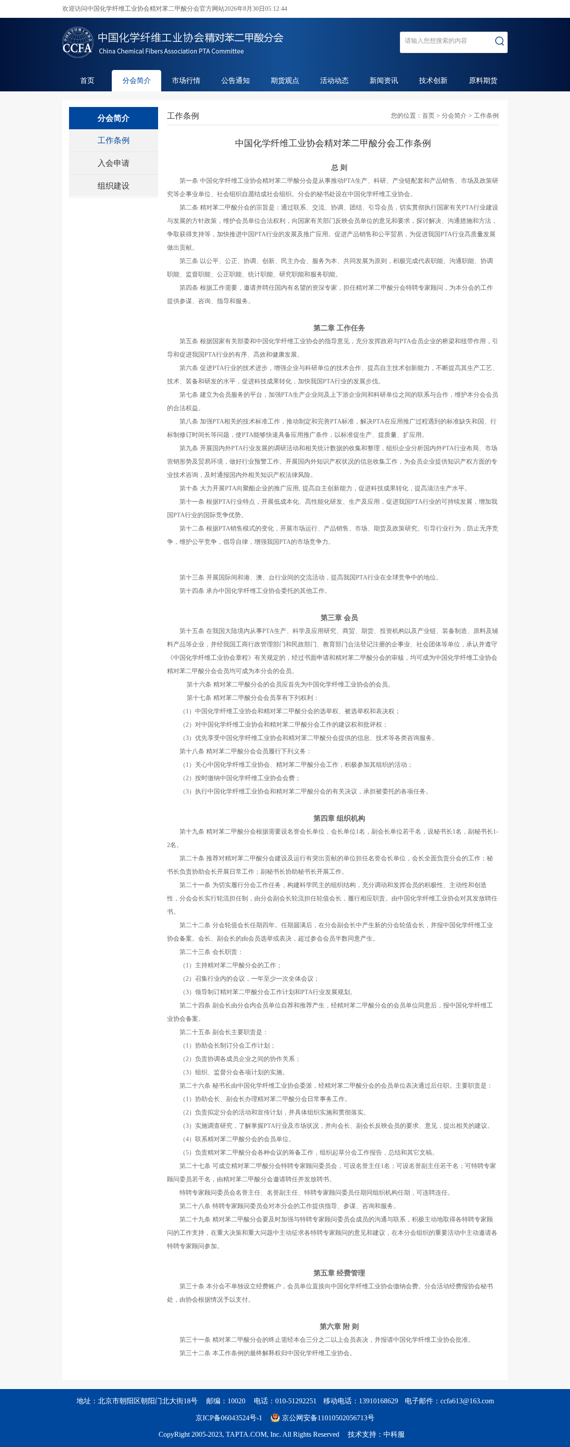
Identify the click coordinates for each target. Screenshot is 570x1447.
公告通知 (235, 80)
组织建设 (114, 185)
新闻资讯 (384, 80)
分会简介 (136, 80)
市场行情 (186, 80)
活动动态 (334, 80)
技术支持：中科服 (376, 1434)
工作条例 (114, 140)
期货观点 (285, 80)
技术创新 (433, 80)
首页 (87, 80)
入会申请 (114, 163)
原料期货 (483, 80)
